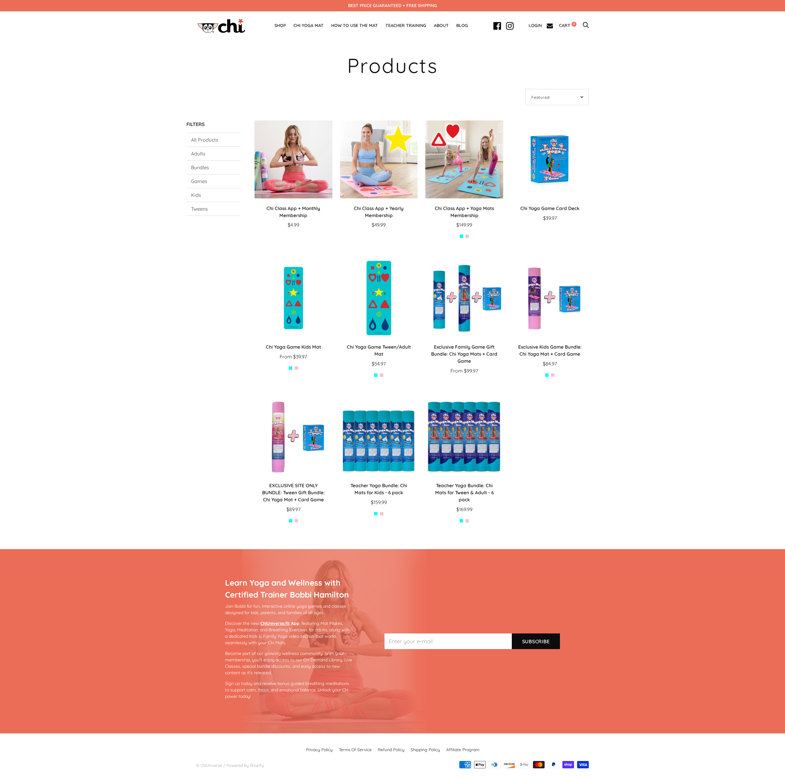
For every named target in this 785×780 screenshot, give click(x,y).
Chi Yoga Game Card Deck (550, 208)
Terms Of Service (355, 749)
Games (199, 181)
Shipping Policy (425, 749)
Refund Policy (391, 749)
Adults (198, 154)
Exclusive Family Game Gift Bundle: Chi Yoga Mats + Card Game (464, 354)
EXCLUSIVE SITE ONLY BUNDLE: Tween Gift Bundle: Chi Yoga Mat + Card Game (293, 493)
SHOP (280, 25)
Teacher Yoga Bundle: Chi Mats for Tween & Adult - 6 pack (464, 493)
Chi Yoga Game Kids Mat (293, 347)
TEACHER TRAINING (405, 25)
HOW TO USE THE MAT (354, 25)
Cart (567, 25)
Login (535, 25)
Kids (196, 195)
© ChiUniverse (209, 765)
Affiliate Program (462, 749)
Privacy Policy (319, 749)
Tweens (199, 209)
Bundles (200, 167)
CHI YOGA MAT (308, 25)
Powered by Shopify (245, 765)
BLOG (462, 25)
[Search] (586, 25)
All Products (204, 140)
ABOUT (441, 25)
